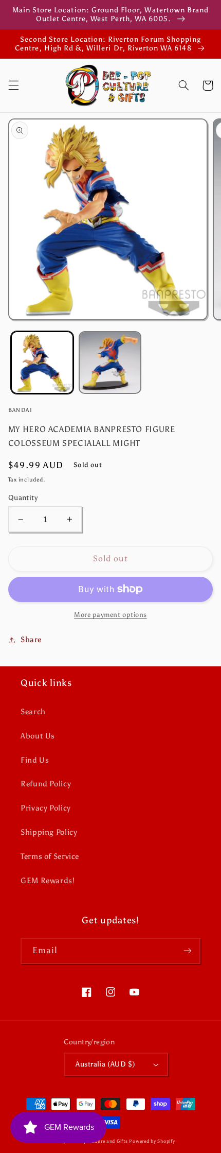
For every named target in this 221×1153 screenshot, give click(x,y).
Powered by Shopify (152, 1141)
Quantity (23, 497)
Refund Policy (46, 783)
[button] (13, 85)
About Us (38, 736)
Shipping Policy (49, 832)
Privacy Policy (46, 808)
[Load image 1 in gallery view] (42, 362)
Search (33, 711)
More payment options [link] (110, 614)
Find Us (35, 760)
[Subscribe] (187, 951)
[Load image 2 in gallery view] (110, 362)
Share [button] (31, 639)
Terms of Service (50, 856)
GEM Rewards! (48, 880)
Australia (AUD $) (105, 1064)
